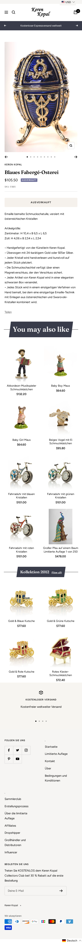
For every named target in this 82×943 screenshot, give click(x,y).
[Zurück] (6, 157)
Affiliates (10, 825)
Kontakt (50, 761)
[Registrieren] (61, 890)
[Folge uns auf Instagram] (26, 750)
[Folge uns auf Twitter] (17, 750)
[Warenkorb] (75, 12)
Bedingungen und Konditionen (56, 778)
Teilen (8, 312)
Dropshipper (12, 832)
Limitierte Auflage (56, 754)
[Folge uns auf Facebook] (9, 750)
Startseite (51, 746)
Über (48, 768)
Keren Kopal (13, 164)
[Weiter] (75, 157)
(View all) (56, 572)
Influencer (11, 852)
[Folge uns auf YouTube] (17, 759)
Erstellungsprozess (16, 806)
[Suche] (13, 12)
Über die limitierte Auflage (16, 816)
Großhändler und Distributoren (15, 842)
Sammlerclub (13, 799)
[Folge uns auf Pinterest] (9, 759)
